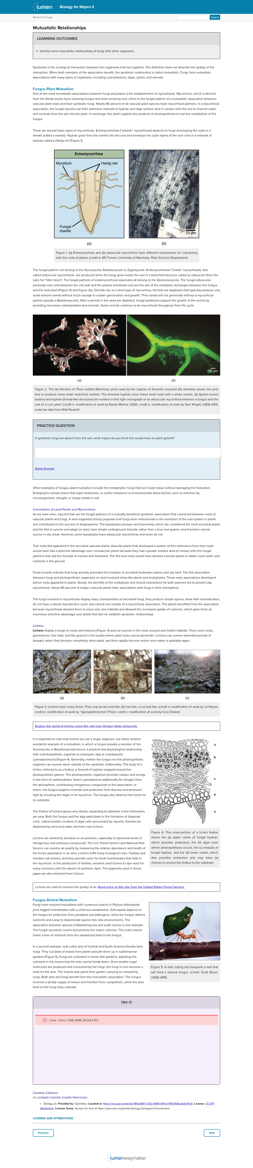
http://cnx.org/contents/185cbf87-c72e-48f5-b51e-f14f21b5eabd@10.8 (148, 1103)
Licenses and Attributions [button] (53, 1118)
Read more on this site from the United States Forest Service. (141, 887)
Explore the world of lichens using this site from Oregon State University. (86, 726)
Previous (43, 1133)
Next (212, 1133)
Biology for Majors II (77, 7)
